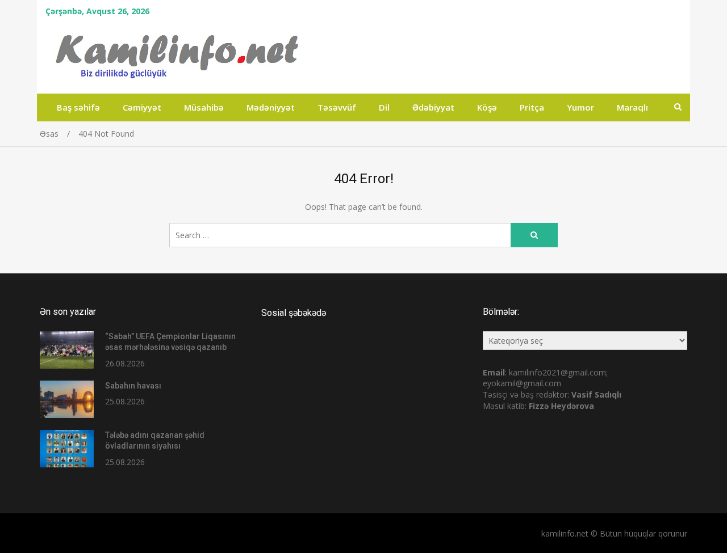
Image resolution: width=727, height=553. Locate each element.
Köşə (487, 107)
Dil (384, 107)
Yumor (580, 107)
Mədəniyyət (270, 107)
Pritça (532, 107)
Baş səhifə (78, 107)
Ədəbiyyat (433, 107)
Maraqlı (632, 107)
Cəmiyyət (142, 107)
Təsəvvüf (336, 107)
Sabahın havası (133, 385)
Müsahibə (204, 107)
